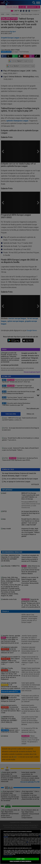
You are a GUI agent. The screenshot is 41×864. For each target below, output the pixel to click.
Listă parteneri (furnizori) (8, 855)
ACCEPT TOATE (20, 859)
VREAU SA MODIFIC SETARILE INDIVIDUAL (20, 861)
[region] (20, 846)
